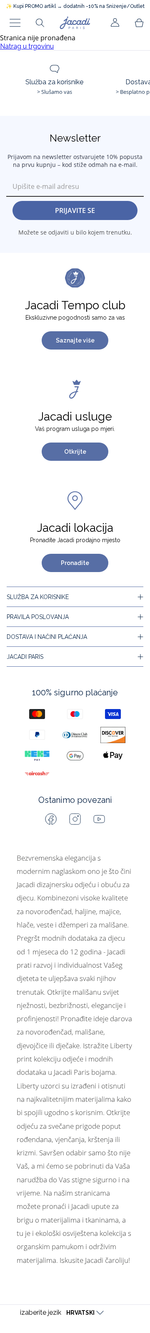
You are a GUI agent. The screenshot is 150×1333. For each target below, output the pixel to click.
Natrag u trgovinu (27, 46)
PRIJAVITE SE (75, 210)
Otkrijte (75, 451)
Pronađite (75, 563)
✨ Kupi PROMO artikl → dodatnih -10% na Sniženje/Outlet (75, 6)
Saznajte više (75, 340)
